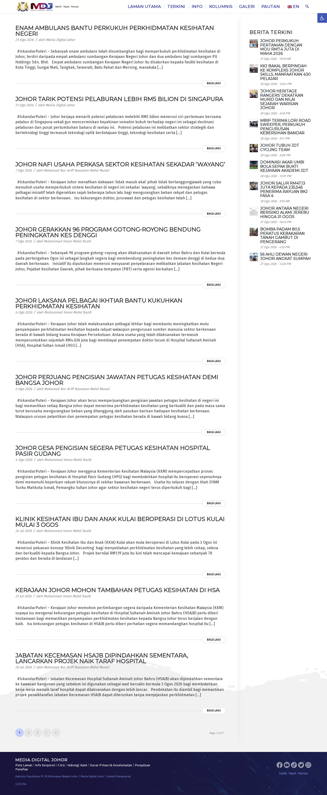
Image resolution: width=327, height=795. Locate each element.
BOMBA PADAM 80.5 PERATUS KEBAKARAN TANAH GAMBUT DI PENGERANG (282, 235)
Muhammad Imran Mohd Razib (67, 241)
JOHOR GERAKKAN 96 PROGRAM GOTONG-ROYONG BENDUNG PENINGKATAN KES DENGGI (108, 232)
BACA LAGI (214, 83)
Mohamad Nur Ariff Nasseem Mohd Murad (76, 170)
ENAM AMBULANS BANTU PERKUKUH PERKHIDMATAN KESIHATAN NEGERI (114, 30)
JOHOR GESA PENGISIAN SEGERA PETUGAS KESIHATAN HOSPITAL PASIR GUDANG (112, 450)
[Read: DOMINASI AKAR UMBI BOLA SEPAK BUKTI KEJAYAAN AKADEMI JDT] (253, 165)
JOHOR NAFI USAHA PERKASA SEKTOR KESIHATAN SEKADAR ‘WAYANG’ (120, 164)
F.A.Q (61, 765)
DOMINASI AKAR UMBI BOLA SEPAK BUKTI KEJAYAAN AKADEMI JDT (284, 166)
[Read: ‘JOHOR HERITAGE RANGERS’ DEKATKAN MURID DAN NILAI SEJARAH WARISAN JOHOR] (253, 94)
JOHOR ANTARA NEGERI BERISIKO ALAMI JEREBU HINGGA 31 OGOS (284, 212)
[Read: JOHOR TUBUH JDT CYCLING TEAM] (253, 148)
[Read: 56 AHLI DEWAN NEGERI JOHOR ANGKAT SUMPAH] (253, 257)
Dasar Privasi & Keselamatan (111, 765)
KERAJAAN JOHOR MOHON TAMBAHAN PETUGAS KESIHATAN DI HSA (117, 590)
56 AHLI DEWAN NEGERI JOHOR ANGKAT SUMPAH (285, 256)
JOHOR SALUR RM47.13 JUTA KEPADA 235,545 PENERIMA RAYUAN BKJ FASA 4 (284, 189)
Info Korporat (45, 765)
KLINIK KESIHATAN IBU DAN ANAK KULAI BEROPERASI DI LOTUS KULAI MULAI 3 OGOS (120, 521)
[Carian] (307, 6)
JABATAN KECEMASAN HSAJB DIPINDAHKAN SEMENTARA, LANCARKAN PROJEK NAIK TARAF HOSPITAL (101, 658)
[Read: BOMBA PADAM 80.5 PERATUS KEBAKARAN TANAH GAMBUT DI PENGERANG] (253, 232)
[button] (322, 18)
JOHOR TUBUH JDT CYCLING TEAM (279, 147)
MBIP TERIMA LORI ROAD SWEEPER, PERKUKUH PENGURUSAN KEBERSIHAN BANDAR (285, 126)
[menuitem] (144, 6)
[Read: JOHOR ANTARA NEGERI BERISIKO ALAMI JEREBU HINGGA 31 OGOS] (253, 211)
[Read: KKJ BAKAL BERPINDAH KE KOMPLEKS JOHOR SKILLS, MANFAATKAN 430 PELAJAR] (253, 68)
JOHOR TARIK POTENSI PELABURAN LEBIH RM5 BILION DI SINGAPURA (119, 98)
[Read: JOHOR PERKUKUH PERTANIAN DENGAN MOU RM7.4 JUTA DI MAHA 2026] (253, 43)
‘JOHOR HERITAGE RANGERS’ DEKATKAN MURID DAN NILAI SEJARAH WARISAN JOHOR (281, 99)
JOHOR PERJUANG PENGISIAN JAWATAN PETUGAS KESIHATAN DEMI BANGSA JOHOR (116, 380)
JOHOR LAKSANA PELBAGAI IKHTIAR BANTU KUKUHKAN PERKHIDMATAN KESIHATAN (98, 303)
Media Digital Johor (60, 40)
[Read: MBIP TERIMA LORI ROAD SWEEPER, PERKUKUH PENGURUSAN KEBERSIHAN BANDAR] (253, 123)
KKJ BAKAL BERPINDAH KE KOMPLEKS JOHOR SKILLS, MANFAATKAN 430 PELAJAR (285, 72)
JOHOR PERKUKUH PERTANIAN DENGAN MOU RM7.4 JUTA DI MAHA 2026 (281, 47)
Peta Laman (24, 765)
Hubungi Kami (77, 765)
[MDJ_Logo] (47, 6)
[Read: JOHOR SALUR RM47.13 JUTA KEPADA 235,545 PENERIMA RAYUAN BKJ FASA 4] (253, 186)
